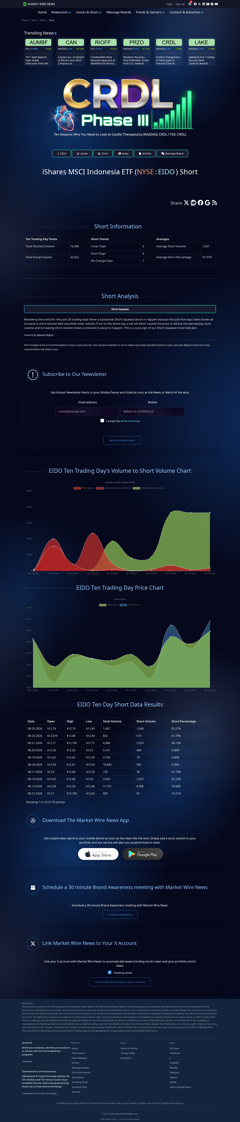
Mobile (152, 402)
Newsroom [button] (59, 12)
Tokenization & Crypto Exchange (40, 1093)
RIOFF (99, 48)
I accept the (123, 421)
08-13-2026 (35, 786)
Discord (174, 1077)
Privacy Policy (128, 1053)
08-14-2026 (35, 779)
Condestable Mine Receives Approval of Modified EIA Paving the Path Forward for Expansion (103, 63)
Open (51, 721)
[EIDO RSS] (214, 204)
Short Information (81, 1072)
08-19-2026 (35, 757)
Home (42, 12)
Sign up (180, 4)
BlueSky (174, 1067)
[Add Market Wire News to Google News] (207, 204)
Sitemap (76, 1091)
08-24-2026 (35, 736)
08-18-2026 (35, 765)
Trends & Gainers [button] (148, 12)
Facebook (175, 1053)
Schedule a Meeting (120, 914)
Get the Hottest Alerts (122, 440)
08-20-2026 (35, 750)
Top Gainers (78, 1077)
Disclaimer (126, 1058)
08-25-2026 (35, 728)
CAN (70, 48)
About (75, 1048)
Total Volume (112, 721)
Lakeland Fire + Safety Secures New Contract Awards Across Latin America (201, 61)
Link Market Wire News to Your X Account (120, 982)
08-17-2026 (35, 772)
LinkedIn (174, 1062)
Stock (34, 20)
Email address (87, 402)
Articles (146, 153)
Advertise (28, 1061)
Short (104, 153)
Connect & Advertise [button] (185, 12)
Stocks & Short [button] (87, 12)
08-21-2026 (35, 743)
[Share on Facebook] (200, 204)
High (70, 721)
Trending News (39, 33)
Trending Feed (79, 1087)
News (124, 153)
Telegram (174, 1072)
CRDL (168, 48)
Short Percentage (183, 721)
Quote (84, 153)
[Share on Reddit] (193, 204)
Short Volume (146, 721)
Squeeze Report (45, 335)
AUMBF (34, 48)
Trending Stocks (122, 972)
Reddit (173, 1082)
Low (89, 721)
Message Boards (118, 12)
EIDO (42, 20)
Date (31, 721)
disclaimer (100, 1030)
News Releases (79, 1058)
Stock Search (78, 1053)
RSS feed (174, 1048)
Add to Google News (180, 1087)
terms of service (130, 421)
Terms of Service (129, 1048)
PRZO (136, 48)
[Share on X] (186, 204)
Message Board (173, 153)
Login (169, 4)
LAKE (201, 48)
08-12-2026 (35, 793)
